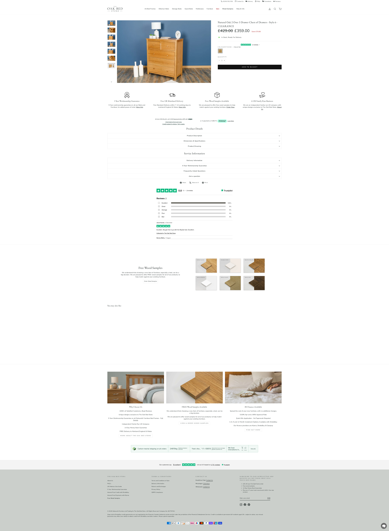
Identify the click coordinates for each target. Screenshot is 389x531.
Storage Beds (177, 9)
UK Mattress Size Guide (114, 486)
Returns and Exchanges (159, 486)
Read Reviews (147, 411)
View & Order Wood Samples (194, 423)
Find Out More (253, 430)
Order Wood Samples (150, 281)
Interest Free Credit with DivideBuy (118, 492)
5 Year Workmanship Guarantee (194, 166)
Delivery (249, 1)
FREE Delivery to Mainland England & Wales (136, 431)
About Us (110, 481)
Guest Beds (189, 9)
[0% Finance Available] (253, 387)
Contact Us (239, 1)
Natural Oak (220, 51)
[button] (384, 526)
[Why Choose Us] (135, 387)
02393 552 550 (227, 1)
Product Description (194, 136)
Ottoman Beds (164, 9)
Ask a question (194, 176)
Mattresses (200, 9)
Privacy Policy (156, 489)
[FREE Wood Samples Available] (194, 387)
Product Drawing (194, 146)
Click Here (206, 483)
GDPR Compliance (157, 492)
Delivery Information (194, 160)
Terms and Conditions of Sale (160, 481)
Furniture (210, 9)
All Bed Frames (150, 9)
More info (253, 448)
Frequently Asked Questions (194, 171)
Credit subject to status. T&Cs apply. (173, 124)
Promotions (266, 1)
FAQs (257, 1)
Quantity (222, 57)
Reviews (277, 1)
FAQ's (109, 483)
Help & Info (240, 9)
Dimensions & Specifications (194, 141)
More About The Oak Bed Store (135, 435)
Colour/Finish (229, 47)
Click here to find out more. (173, 122)
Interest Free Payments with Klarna (118, 495)
